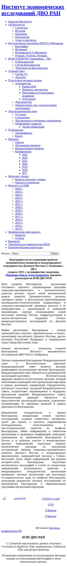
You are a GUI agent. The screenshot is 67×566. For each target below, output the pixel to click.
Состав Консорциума (27, 64)
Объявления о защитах (28, 123)
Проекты (13, 139)
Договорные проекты (27, 145)
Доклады (20, 77)
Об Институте (16, 24)
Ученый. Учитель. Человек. (31, 55)
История (20, 30)
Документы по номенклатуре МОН (29, 244)
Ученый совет (16, 71)
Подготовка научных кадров (25, 80)
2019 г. (19, 210)
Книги (19, 136)
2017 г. (19, 216)
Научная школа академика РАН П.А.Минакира (35, 43)
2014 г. (19, 225)
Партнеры (21, 33)
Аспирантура (23, 83)
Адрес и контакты (25, 40)
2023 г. (19, 197)
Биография (21, 46)
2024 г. (19, 194)
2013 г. (19, 228)
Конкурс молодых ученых (30, 179)
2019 (24, 167)
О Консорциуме (24, 61)
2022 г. (19, 201)
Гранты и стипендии (27, 182)
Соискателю (22, 117)
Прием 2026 (29, 86)
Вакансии (14, 241)
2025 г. (19, 191)
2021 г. (19, 204)
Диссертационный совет (22, 111)
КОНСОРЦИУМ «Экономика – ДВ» (29, 58)
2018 (24, 170)
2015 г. (19, 222)
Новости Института (20, 21)
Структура (21, 27)
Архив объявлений (33, 126)
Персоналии (22, 37)
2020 (24, 163)
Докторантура (23, 102)
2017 (24, 173)
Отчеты (19, 238)
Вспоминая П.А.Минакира (31, 52)
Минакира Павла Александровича (27, 275)
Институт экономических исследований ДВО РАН (32, 10)
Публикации (15, 129)
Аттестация (28, 98)
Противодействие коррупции (25, 247)
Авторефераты (23, 132)
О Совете (20, 114)
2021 (24, 160)
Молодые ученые (18, 176)
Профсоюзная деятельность (24, 231)
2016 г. (19, 219)
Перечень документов (35, 89)
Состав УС (21, 74)
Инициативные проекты (29, 148)
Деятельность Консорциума (31, 68)
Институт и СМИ (18, 185)
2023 (24, 154)
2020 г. (19, 207)
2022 (24, 157)
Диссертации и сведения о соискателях (38, 120)
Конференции (23, 151)
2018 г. (19, 213)
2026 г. (19, 188)
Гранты (19, 142)
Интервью (21, 49)
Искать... (6, 253)
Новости (20, 235)
